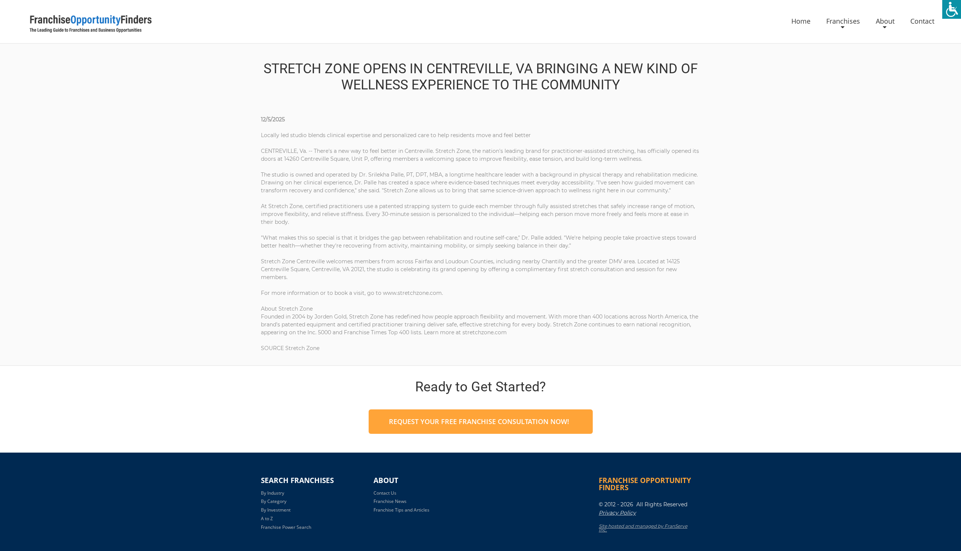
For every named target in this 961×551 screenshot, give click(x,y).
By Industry (272, 493)
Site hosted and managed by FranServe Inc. (643, 528)
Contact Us (385, 493)
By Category (273, 501)
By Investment (276, 510)
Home (800, 21)
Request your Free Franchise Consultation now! (479, 421)
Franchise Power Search (286, 527)
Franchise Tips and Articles (401, 510)
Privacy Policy (617, 512)
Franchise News (390, 501)
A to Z (267, 518)
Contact (922, 21)
